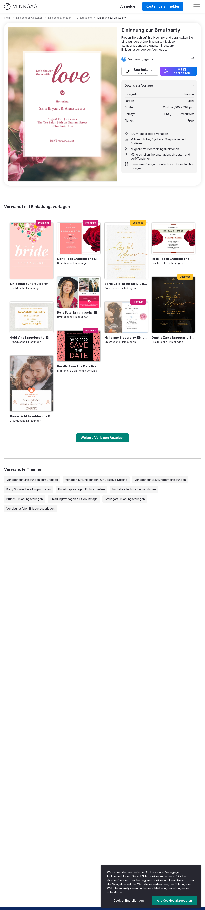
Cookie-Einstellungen (128, 900)
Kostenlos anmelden (163, 6)
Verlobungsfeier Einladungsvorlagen (30, 508)
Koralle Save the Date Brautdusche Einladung (78, 366)
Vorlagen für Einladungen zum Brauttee (32, 479)
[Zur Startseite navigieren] (22, 6)
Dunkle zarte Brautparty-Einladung (173, 337)
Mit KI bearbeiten (181, 71)
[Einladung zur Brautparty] (31, 251)
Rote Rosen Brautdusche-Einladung (173, 258)
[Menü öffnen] (196, 6)
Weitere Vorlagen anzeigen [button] (103, 438)
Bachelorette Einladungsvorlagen (134, 489)
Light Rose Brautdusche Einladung (78, 258)
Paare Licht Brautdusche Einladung (31, 416)
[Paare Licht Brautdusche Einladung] (31, 384)
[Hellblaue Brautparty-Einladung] (126, 317)
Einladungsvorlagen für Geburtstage (74, 499)
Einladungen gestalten (29, 17)
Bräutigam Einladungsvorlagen (125, 499)
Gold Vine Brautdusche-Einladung (31, 337)
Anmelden (128, 6)
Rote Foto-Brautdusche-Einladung (78, 312)
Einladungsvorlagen (59, 17)
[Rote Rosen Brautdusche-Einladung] (173, 238)
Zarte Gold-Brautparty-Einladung (126, 283)
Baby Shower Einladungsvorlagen (28, 489)
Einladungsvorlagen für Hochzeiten (81, 489)
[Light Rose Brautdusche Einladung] (78, 238)
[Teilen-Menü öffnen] (192, 59)
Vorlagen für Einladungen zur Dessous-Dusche (96, 479)
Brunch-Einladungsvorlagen (24, 499)
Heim (7, 17)
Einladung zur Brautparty (29, 283)
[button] (139, 71)
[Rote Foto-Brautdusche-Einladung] (78, 292)
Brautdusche (84, 17)
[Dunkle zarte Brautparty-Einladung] (173, 305)
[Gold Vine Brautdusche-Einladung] (31, 317)
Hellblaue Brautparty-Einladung (126, 337)
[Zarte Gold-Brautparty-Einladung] (126, 251)
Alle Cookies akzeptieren (174, 900)
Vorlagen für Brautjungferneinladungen (160, 479)
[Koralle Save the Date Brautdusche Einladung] (78, 346)
